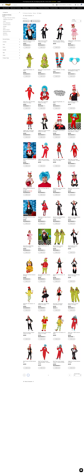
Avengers (4, 26)
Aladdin (4, 21)
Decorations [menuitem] (26, 8)
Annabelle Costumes (7, 24)
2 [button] (48, 375)
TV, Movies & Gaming (27, 13)
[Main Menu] (3, 5)
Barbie (4, 28)
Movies (3, 16)
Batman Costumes (6, 29)
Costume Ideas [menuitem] (54, 8)
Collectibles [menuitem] (80, 8)
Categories (5, 12)
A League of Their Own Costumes (9, 17)
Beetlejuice (5, 33)
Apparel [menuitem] (73, 8)
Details (59, 1)
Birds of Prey (5, 34)
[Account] (78, 5)
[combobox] (33, 5)
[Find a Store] (75, 5)
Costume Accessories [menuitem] (64, 8)
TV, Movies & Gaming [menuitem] (43, 8)
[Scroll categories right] (83, 8)
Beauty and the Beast (7, 31)
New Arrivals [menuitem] (6, 8)
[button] (11, 39)
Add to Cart (27, 47)
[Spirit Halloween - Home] (8, 5)
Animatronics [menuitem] (33, 8)
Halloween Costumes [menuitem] (16, 8)
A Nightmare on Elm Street (7, 19)
